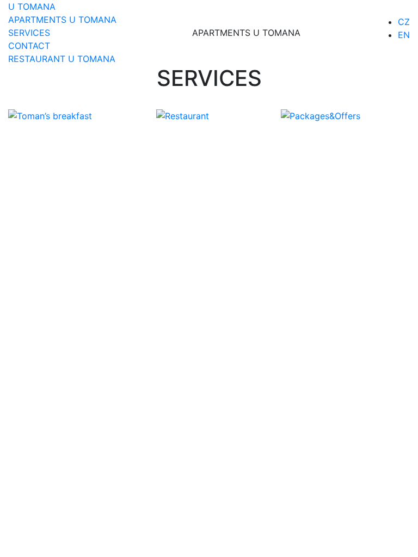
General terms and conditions (225, 182)
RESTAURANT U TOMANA (61, 58)
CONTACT (29, 45)
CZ (404, 21)
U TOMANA (32, 6)
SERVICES (29, 32)
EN (404, 34)
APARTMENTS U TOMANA (62, 19)
